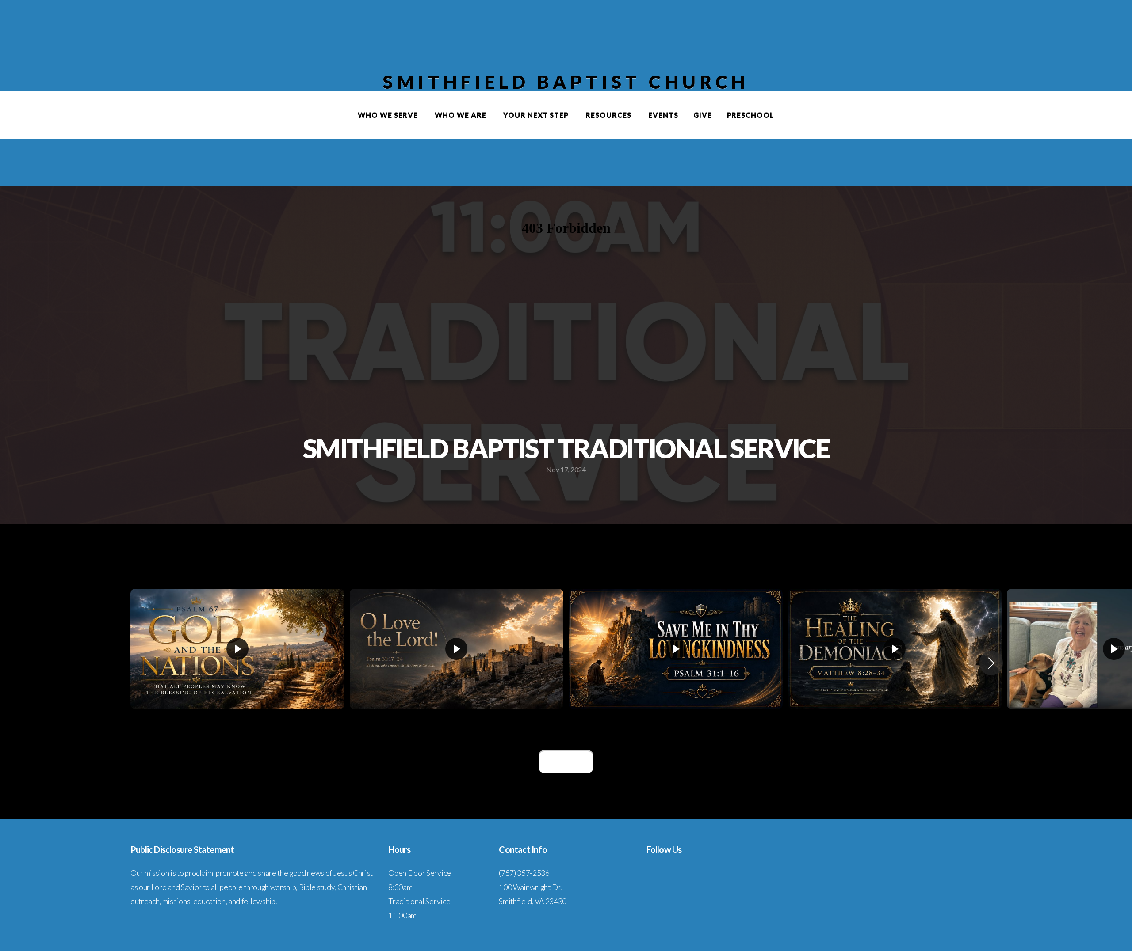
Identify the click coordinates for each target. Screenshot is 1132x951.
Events (663, 115)
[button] (991, 663)
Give (702, 115)
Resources (609, 115)
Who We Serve (389, 115)
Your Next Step (536, 115)
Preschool (751, 115)
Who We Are (461, 115)
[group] (237, 663)
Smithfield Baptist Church (566, 82)
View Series (565, 761)
